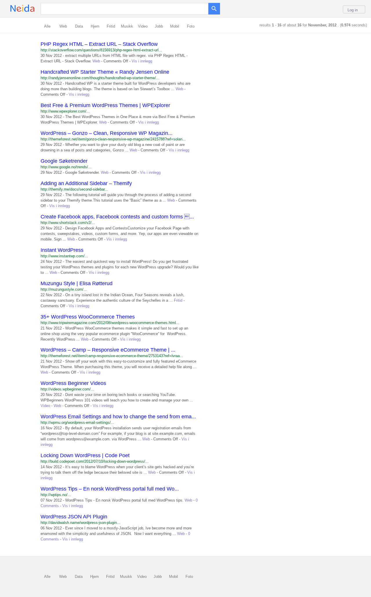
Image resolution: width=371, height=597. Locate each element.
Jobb (159, 26)
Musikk (127, 26)
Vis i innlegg (142, 61)
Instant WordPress (62, 250)
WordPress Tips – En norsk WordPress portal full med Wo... (110, 489)
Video (143, 26)
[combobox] (126, 8)
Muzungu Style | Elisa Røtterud (76, 283)
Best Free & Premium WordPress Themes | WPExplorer (105, 105)
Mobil (174, 26)
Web (63, 26)
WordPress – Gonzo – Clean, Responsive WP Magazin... (106, 133)
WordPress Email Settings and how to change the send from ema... (118, 416)
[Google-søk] (214, 7)
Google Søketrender (64, 161)
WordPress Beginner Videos (73, 383)
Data (79, 26)
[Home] (31, 11)
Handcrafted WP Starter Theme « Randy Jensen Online (105, 72)
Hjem (95, 26)
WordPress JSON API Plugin (74, 517)
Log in (353, 10)
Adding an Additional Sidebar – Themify (86, 183)
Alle (47, 26)
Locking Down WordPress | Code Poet (85, 455)
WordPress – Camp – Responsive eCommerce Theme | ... (108, 350)
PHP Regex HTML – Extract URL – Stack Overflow (99, 44)
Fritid (111, 26)
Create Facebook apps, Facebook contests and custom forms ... (117, 217)
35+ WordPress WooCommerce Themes (88, 317)
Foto (190, 26)
